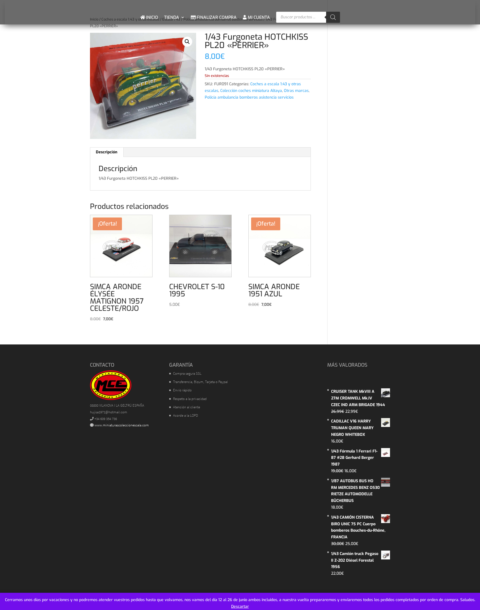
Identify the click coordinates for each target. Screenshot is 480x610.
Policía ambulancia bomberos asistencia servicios (249, 97)
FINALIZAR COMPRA (216, 17)
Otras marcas (296, 90)
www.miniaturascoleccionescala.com (121, 425)
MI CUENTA (258, 17)
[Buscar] (333, 17)
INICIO (151, 17)
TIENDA (171, 17)
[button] (187, 42)
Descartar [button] (240, 606)
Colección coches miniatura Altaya (251, 90)
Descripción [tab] (106, 152)
